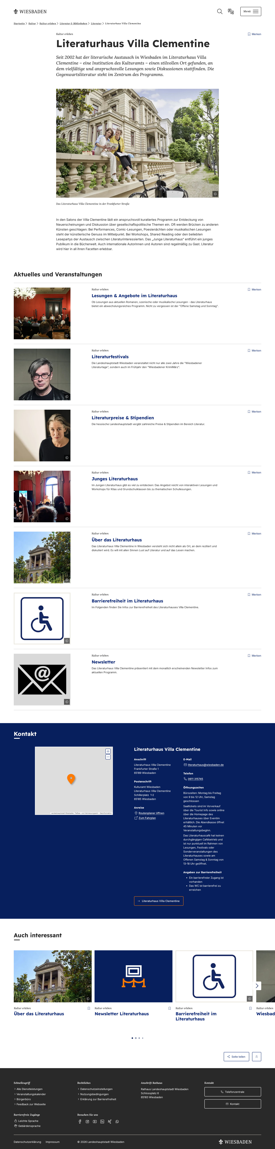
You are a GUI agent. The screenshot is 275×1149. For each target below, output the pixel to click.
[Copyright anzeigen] (214, 193)
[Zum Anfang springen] (256, 1056)
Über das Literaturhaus (117, 540)
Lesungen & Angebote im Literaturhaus (134, 295)
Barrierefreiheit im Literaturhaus (127, 601)
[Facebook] (79, 1121)
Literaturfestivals (110, 356)
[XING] (109, 1121)
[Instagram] (87, 1121)
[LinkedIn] (102, 1121)
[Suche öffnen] (219, 11)
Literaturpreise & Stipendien (123, 417)
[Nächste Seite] (257, 986)
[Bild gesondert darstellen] (207, 193)
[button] (107, 751)
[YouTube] (94, 1121)
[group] (74, 781)
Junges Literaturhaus (115, 478)
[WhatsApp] (117, 1121)
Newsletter (103, 662)
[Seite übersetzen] (230, 11)
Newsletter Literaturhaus (122, 1013)
